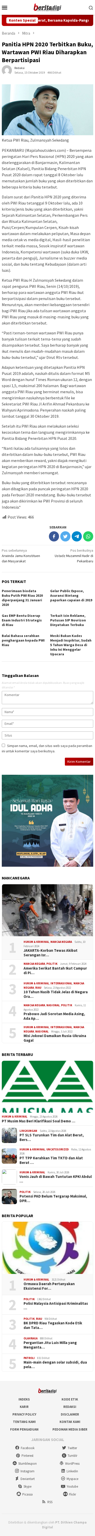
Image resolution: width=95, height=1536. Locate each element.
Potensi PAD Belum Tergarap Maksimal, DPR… (53, 1198)
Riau (38, 987)
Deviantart (28, 1479)
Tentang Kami (24, 1422)
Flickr (72, 1494)
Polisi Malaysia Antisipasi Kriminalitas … (56, 1305)
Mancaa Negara (61, 942)
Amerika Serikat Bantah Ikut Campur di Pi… (55, 970)
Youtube (72, 1486)
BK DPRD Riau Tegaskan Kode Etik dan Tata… (53, 1325)
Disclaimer (70, 1414)
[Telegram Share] (77, 536)
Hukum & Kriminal (36, 942)
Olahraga (30, 1338)
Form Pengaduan (24, 1429)
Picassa (27, 1494)
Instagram (27, 1471)
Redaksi (69, 1407)
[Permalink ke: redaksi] (7, 70)
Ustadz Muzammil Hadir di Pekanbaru (74, 555)
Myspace (72, 1479)
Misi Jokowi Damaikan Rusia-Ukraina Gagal (55, 1038)
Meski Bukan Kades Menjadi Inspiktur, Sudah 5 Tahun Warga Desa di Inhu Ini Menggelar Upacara (70, 644)
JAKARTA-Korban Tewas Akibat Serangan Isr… (51, 952)
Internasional (61, 983)
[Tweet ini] (65, 536)
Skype (27, 1486)
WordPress (72, 1463)
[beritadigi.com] (48, 7)
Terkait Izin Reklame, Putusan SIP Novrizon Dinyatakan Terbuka (68, 620)
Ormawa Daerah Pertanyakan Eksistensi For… (49, 1286)
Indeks (24, 1399)
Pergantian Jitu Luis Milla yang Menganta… (50, 1345)
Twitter (72, 1448)
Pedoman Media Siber (69, 1429)
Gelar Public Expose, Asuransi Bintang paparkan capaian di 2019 (71, 595)
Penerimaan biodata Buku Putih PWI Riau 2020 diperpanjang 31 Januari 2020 (22, 598)
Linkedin (72, 1471)
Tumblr (72, 1455)
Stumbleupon (27, 1463)
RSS (49, 1502)
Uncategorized (57, 1149)
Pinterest (27, 1455)
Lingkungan (28, 1131)
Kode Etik (70, 1399)
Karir (24, 1407)
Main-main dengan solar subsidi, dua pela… (55, 1364)
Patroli (29, 1358)
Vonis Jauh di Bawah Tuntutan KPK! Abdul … (56, 1179)
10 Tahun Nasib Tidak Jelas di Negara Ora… (56, 994)
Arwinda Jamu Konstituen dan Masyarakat (21, 555)
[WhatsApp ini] (88, 536)
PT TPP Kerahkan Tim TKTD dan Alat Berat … (51, 1160)
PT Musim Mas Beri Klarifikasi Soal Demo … (38, 1121)
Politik (52, 964)
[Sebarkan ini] (54, 536)
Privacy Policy (24, 1414)
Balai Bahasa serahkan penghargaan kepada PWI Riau (23, 640)
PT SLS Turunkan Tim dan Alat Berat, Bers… (52, 1137)
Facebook (27, 1448)
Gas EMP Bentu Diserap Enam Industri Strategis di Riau (22, 620)
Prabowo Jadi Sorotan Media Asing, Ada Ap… (54, 1016)
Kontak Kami (70, 1422)
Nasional (53, 1005)
